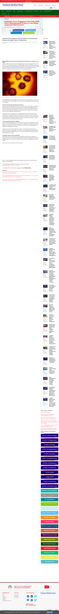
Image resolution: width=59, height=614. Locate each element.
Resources (36, 11)
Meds (14, 11)
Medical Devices (20, 11)
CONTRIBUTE (40, 5)
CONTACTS (54, 5)
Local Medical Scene (29, 11)
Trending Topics (8, 11)
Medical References (48, 11)
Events (41, 11)
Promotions (4, 13)
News (3, 11)
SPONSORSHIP (47, 5)
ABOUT (35, 5)
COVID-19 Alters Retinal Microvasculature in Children (41, 16)
